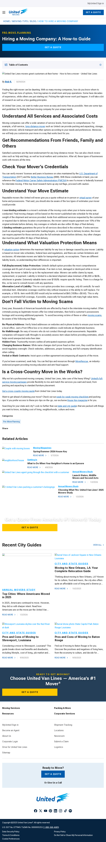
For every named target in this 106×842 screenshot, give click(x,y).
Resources (8, 714)
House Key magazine (77, 400)
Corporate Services (64, 714)
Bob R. (8, 81)
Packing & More (62, 708)
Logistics (58, 747)
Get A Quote (30, 527)
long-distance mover (35, 126)
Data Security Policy (10, 832)
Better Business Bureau (42, 177)
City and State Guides (71, 563)
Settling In (32, 460)
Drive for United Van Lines (14, 747)
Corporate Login (10, 741)
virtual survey (85, 197)
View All (97, 545)
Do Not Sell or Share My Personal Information (73, 835)
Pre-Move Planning (11, 422)
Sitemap (6, 753)
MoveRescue (81, 361)
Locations (59, 730)
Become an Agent (10, 730)
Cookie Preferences (11, 839)
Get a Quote (93, 12)
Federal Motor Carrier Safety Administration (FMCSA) (41, 180)
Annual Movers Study (82, 472)
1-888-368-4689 (51, 827)
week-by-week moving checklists (72, 397)
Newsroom (59, 736)
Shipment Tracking (63, 725)
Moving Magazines (42, 448)
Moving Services (11, 708)
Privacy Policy (60, 832)
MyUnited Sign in (96, 3)
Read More (38, 455)
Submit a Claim (61, 741)
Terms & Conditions (10, 835)
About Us (6, 736)
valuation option (11, 249)
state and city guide (67, 406)
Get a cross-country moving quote (18, 391)
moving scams (94, 315)
